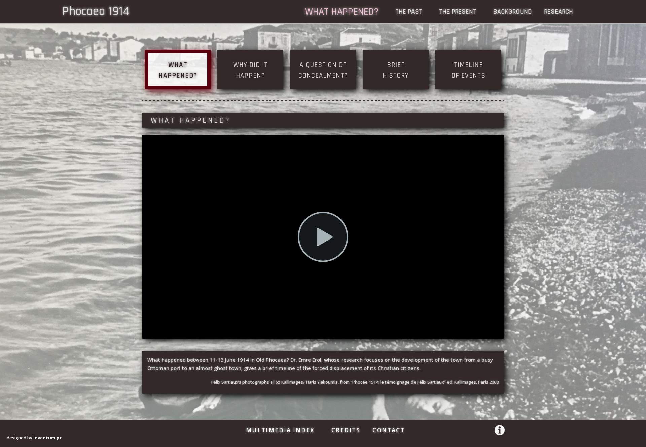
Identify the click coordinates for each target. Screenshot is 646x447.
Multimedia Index (280, 430)
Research (558, 12)
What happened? (342, 13)
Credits (345, 430)
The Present (457, 12)
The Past (408, 12)
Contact (388, 430)
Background (512, 12)
